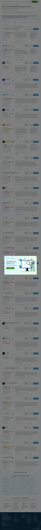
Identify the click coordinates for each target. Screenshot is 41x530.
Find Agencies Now (10, 268)
